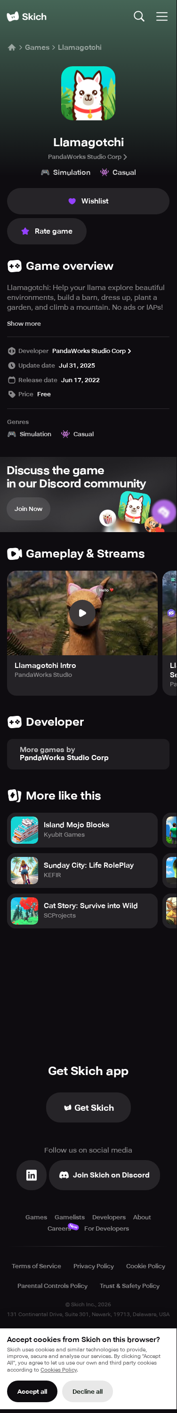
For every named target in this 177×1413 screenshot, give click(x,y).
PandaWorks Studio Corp (84, 156)
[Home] (26, 16)
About (142, 1217)
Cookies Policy (58, 1370)
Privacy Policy (93, 1266)
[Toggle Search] (139, 16)
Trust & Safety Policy (130, 1285)
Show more (24, 323)
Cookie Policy (145, 1266)
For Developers (106, 1228)
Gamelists (70, 1217)
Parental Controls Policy (52, 1285)
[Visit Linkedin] (31, 1175)
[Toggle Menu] (161, 16)
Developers (109, 1217)
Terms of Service (36, 1266)
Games (37, 47)
